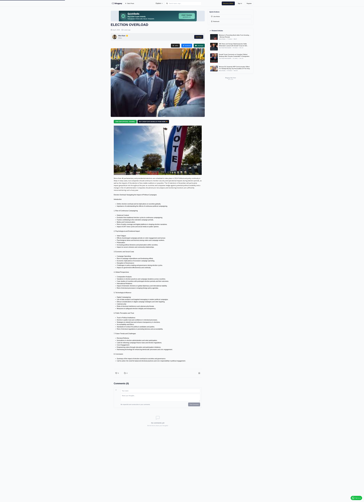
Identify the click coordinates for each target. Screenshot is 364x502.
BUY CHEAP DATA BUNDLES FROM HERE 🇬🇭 (153, 121)
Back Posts (130, 3)
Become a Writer (228, 3)
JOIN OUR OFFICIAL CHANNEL (125, 121)
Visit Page (199, 37)
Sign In (240, 3)
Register (249, 3)
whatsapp (200, 45)
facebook (188, 45)
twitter (176, 45)
